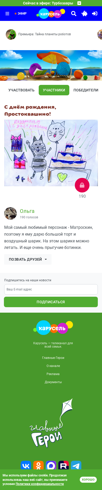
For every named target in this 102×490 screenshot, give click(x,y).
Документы (53, 382)
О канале (53, 366)
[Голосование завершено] (82, 185)
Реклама (53, 374)
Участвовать (21, 90)
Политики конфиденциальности (40, 484)
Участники (54, 90)
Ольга (27, 211)
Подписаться (51, 302)
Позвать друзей (25, 259)
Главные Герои (53, 358)
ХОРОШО (88, 479)
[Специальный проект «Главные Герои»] (51, 423)
